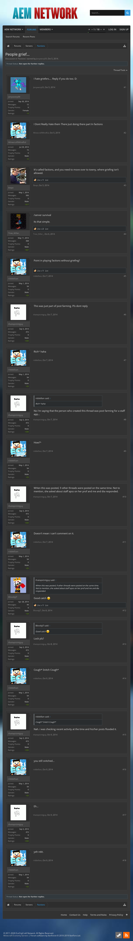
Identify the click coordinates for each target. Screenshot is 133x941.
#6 (125, 314)
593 (27, 195)
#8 (125, 419)
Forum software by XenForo (55, 935)
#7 (125, 360)
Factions (22, 58)
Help (85, 914)
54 (28, 286)
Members (45, 29)
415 (27, 332)
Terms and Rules (98, 914)
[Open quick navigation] (124, 46)
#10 (124, 496)
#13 (124, 644)
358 (27, 241)
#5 (125, 276)
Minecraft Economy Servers (15, 935)
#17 (124, 815)
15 (28, 150)
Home (64, 914)
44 (28, 604)
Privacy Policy (116, 914)
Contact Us (74, 914)
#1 (125, 87)
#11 (124, 542)
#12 (124, 610)
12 (28, 104)
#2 (125, 133)
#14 (124, 678)
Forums (31, 29)
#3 (125, 185)
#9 (125, 451)
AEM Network (12, 29)
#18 (124, 860)
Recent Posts (29, 36)
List (46, 180)
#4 (125, 234)
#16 (124, 769)
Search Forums (13, 36)
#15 (124, 734)
